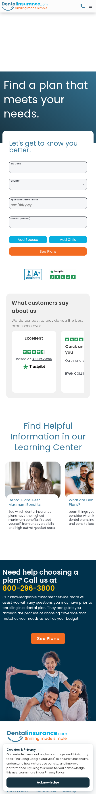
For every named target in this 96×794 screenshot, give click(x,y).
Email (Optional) (20, 218)
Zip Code (15, 163)
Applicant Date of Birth (24, 199)
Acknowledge (48, 782)
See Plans (48, 251)
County (14, 181)
